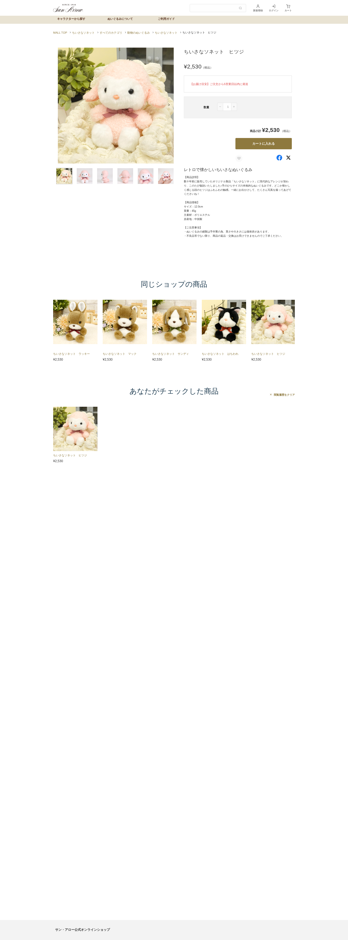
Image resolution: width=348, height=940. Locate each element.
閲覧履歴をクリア (284, 394)
